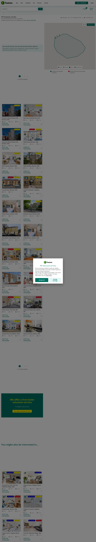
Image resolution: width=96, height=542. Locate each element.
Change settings (55, 280)
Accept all (42, 280)
